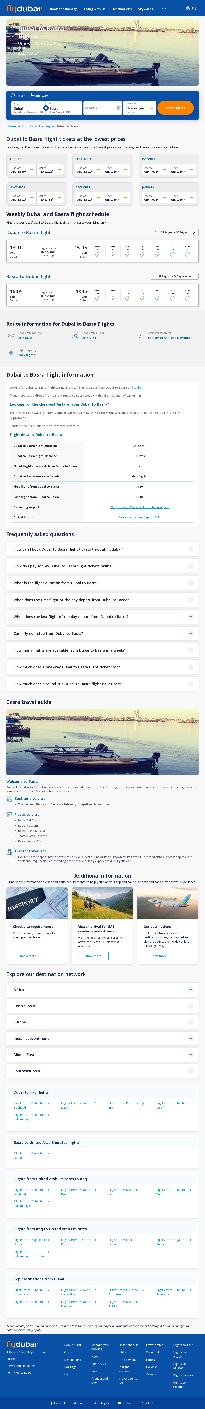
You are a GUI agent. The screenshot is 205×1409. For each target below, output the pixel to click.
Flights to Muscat (179, 1366)
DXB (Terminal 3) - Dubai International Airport (139, 507)
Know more (28, 956)
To (50, 104)
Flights (27, 126)
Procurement (127, 1360)
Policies (11, 1359)
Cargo (95, 1371)
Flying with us (94, 9)
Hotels (150, 1360)
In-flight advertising (126, 1369)
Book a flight (72, 1345)
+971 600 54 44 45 (18, 1373)
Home (11, 126)
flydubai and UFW (99, 1381)
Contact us (98, 1364)
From (16, 104)
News (95, 1356)
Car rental (152, 1352)
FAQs (122, 1352)
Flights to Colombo (179, 1385)
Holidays (151, 1367)
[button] (102, 549)
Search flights (175, 108)
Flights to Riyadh (179, 1354)
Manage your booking (100, 1347)
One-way (41, 95)
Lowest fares (154, 1345)
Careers (151, 1374)
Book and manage (64, 9)
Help (163, 9)
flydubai (137, 387)
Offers (68, 1352)
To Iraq (44, 126)
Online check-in (128, 1345)
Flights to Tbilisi (183, 1345)
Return (20, 95)
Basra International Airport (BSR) (139, 517)
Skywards (145, 9)
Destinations (122, 9)
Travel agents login (128, 1381)
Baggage (70, 1367)
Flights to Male (183, 1375)
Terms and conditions (20, 1366)
